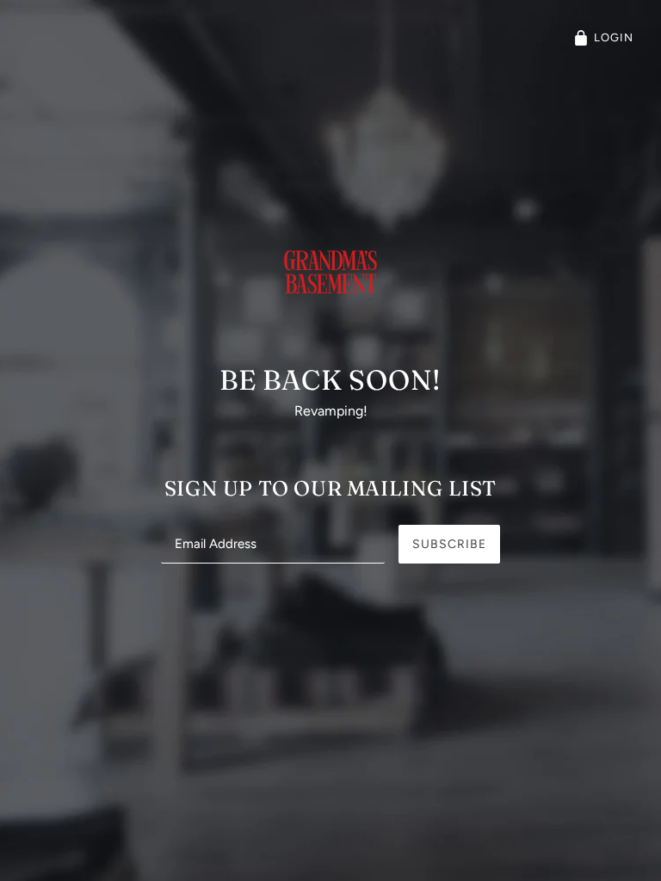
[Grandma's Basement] (330, 297)
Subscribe (449, 544)
